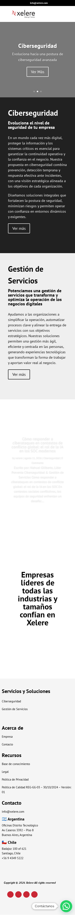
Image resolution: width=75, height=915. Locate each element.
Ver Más (37, 71)
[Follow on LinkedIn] (10, 894)
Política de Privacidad (15, 779)
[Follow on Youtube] (26, 894)
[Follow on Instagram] (18, 894)
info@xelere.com (13, 811)
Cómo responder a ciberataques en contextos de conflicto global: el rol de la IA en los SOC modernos (37, 444)
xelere (19, 458)
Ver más (19, 228)
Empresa (7, 736)
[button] (66, 906)
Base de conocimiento (16, 764)
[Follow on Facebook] (34, 894)
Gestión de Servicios (15, 709)
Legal (5, 772)
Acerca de (12, 727)
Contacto (7, 744)
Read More (37, 512)
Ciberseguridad (37, 45)
